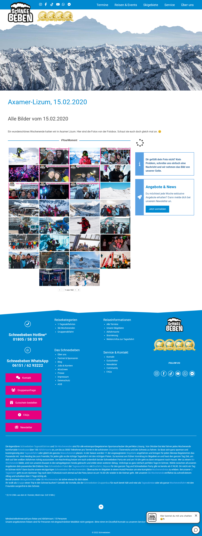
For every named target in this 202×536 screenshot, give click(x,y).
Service (169, 5)
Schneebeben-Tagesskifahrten (35, 446)
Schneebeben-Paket (58, 466)
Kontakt (26, 377)
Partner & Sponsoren (68, 358)
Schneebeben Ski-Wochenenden (70, 469)
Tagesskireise (147, 483)
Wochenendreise (160, 469)
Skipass (106, 466)
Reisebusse (23, 449)
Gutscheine (112, 360)
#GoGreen (63, 369)
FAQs (26, 414)
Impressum (63, 377)
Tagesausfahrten (80, 466)
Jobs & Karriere (65, 365)
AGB (60, 384)
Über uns (187, 5)
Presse (61, 373)
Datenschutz (64, 380)
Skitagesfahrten (28, 479)
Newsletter (26, 427)
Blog (60, 362)
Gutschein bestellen (26, 402)
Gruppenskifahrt (66, 332)
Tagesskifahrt (31, 453)
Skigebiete (150, 5)
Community (112, 368)
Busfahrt (97, 466)
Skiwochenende (68, 453)
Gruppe (20, 483)
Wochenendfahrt (178, 483)
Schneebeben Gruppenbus (97, 483)
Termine (102, 5)
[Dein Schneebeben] (20, 21)
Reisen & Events (126, 5)
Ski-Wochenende (156, 473)
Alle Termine (112, 324)
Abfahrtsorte (113, 332)
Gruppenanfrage (26, 390)
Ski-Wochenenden (66, 328)
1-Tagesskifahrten (66, 324)
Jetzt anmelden (157, 209)
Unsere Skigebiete (115, 328)
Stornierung (112, 335)
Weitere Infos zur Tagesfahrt (120, 339)
